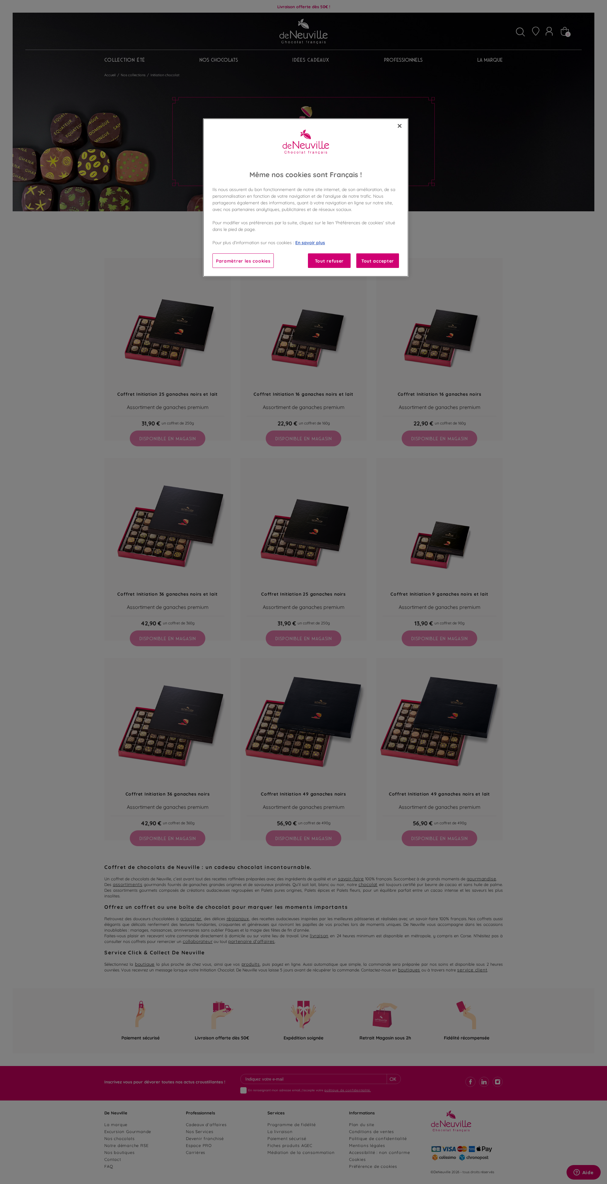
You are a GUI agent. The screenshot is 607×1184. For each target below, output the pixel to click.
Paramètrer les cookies (243, 260)
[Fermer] (400, 126)
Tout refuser (329, 260)
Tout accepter (377, 260)
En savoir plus (310, 242)
